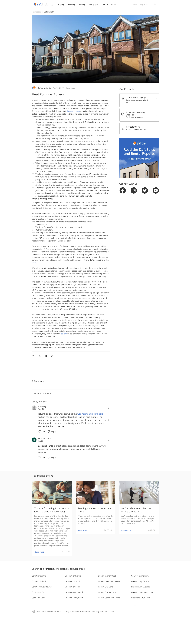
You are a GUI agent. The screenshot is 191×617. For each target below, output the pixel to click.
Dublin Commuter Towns (109, 581)
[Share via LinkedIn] (46, 355)
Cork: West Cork (38, 592)
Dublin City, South (73, 586)
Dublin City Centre (73, 576)
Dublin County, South (74, 597)
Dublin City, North (73, 581)
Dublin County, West (107, 576)
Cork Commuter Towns (42, 586)
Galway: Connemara (140, 576)
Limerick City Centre (140, 581)
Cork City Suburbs (39, 581)
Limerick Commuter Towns (142, 592)
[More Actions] (108, 407)
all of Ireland (47, 568)
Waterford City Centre (140, 597)
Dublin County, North (74, 592)
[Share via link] (52, 355)
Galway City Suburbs (107, 592)
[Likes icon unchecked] (39, 431)
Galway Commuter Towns (109, 597)
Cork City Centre (39, 576)
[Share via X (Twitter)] (39, 355)
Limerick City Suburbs (140, 586)
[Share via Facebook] (33, 355)
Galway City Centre (106, 586)
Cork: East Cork (38, 597)
